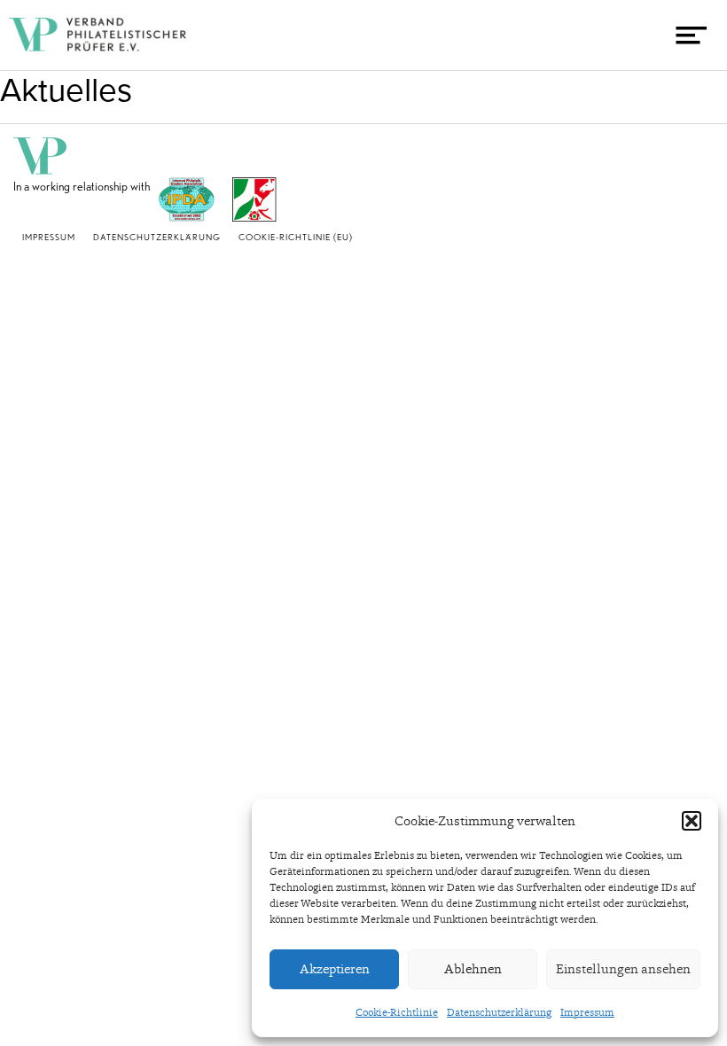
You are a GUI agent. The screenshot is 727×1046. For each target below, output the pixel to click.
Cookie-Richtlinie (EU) (295, 236)
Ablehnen (473, 969)
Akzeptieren (335, 969)
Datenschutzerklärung (499, 1012)
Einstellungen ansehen (623, 969)
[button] (691, 821)
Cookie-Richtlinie (397, 1012)
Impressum (587, 1012)
